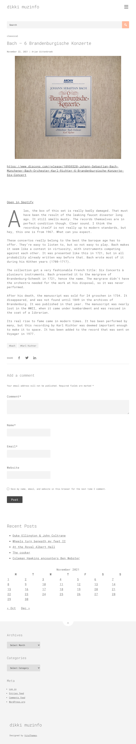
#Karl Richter (28, 345)
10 (44, 584)
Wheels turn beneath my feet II (39, 541)
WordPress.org (17, 701)
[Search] (125, 24)
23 (26, 594)
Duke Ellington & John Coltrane (39, 535)
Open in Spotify (20, 202)
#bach (12, 345)
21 (113, 589)
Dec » (25, 608)
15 (9, 589)
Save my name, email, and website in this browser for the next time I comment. (58, 488)
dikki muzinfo (23, 7)
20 (96, 589)
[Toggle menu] (126, 7)
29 (9, 599)
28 (113, 594)
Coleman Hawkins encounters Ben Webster (46, 558)
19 (79, 589)
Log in (12, 689)
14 (113, 584)
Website (13, 467)
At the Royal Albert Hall (34, 547)
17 (44, 589)
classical (12, 36)
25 (61, 594)
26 (79, 594)
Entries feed (16, 693)
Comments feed (17, 697)
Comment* (14, 396)
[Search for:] (68, 24)
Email (12, 446)
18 (61, 589)
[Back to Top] (68, 620)
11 (61, 584)
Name (11, 425)
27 (96, 594)
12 (79, 584)
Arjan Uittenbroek (42, 51)
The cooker (21, 552)
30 (26, 599)
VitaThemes (30, 735)
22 (9, 594)
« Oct (11, 608)
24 (44, 594)
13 (96, 584)
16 (26, 589)
